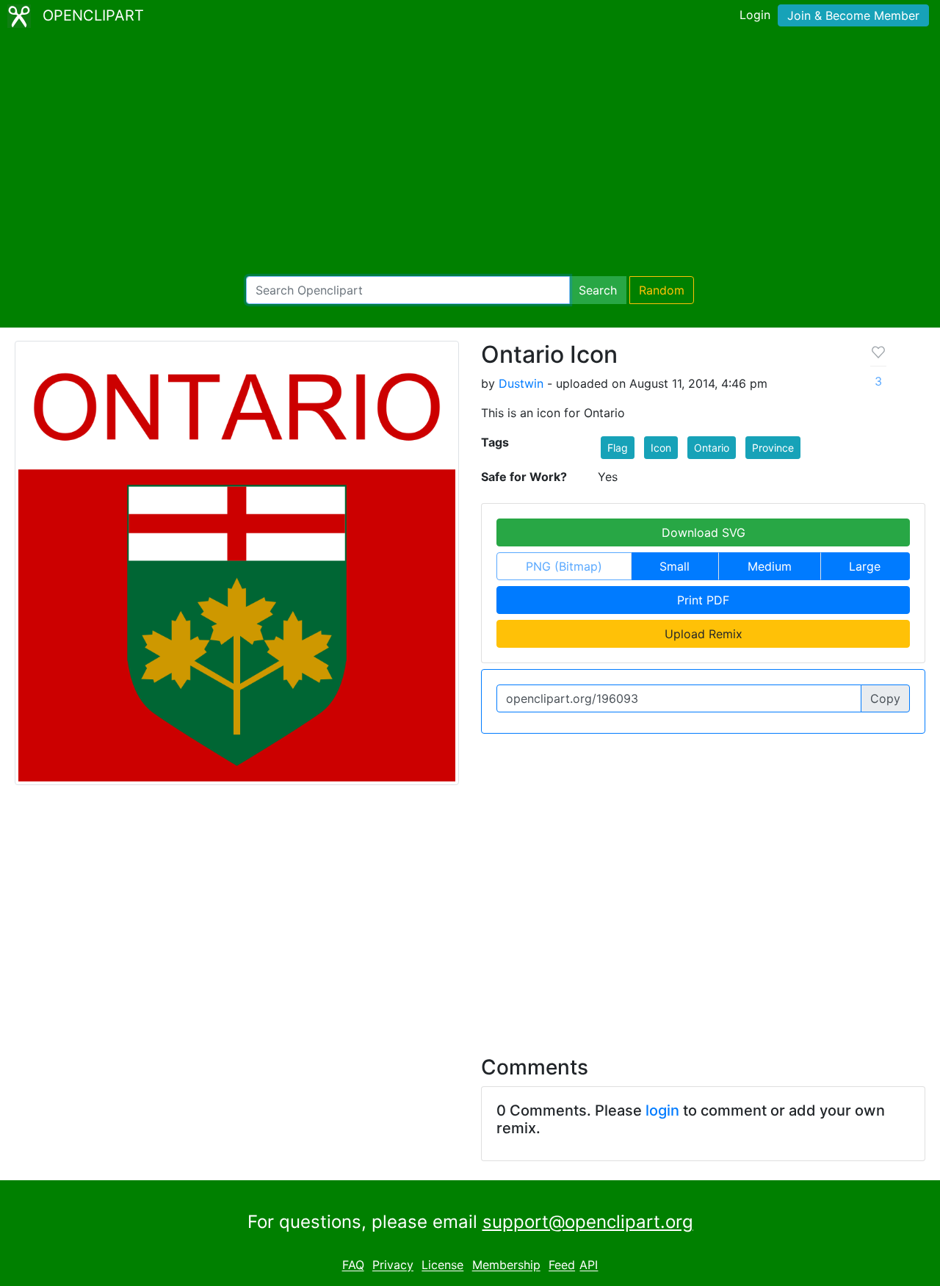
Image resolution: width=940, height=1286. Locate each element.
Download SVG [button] (703, 532)
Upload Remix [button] (703, 633)
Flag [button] (617, 447)
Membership (506, 1265)
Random (661, 290)
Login (755, 14)
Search (598, 290)
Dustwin (521, 383)
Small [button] (674, 566)
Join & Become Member (853, 15)
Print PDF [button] (703, 600)
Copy (885, 698)
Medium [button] (770, 566)
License (442, 1265)
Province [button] (773, 447)
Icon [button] (661, 447)
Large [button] (865, 566)
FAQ (353, 1265)
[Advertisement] (470, 154)
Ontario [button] (711, 447)
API (588, 1265)
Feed (562, 1265)
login (662, 1110)
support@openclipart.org (587, 1221)
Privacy (392, 1265)
